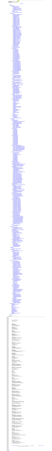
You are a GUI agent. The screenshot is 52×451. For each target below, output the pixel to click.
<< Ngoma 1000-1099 (14, 445)
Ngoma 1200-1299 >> (41, 445)
